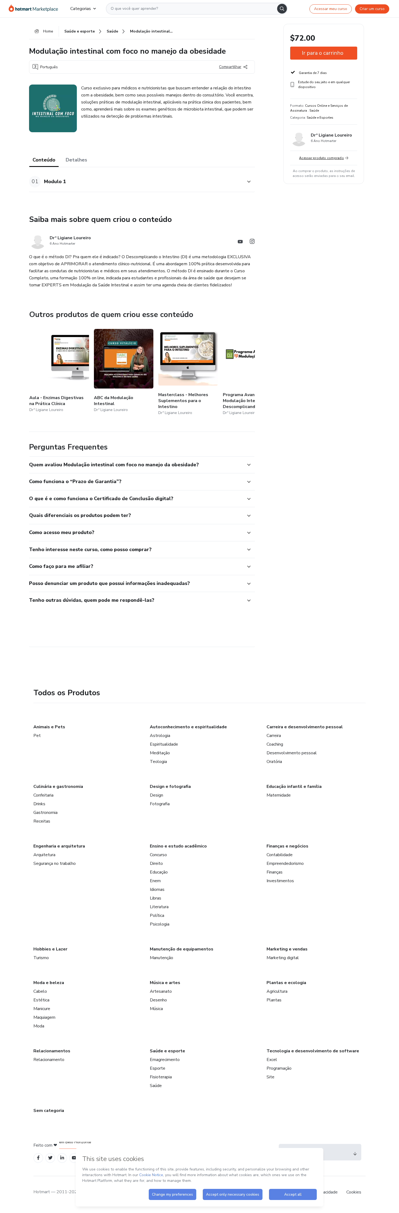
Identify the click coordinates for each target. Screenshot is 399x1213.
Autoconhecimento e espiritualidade (188, 727)
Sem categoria (48, 1111)
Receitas (41, 821)
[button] (136, 182)
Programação (279, 1068)
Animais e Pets (49, 727)
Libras (155, 898)
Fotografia (160, 804)
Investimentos (280, 881)
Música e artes (165, 983)
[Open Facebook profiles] (38, 1158)
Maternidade (279, 795)
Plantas (274, 1000)
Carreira (274, 736)
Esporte (157, 1068)
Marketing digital (283, 958)
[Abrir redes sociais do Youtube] (240, 242)
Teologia (158, 762)
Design (156, 795)
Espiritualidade (164, 744)
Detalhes (76, 160)
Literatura (159, 907)
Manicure (41, 1009)
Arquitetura (44, 855)
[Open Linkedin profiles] (62, 1158)
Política (157, 915)
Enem (155, 881)
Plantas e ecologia (286, 983)
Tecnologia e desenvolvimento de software (313, 1051)
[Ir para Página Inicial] (35, 8)
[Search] (282, 9)
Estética (41, 1000)
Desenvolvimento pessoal (292, 753)
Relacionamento (48, 1060)
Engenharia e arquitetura (59, 846)
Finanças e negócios (287, 846)
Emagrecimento (165, 1060)
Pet (37, 736)
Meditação (160, 753)
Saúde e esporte (167, 1051)
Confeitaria (43, 795)
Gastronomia (45, 813)
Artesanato (161, 991)
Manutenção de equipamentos (181, 949)
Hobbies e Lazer (50, 949)
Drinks (39, 804)
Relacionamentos (51, 1051)
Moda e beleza (48, 983)
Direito (156, 863)
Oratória (274, 762)
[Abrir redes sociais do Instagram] (252, 242)
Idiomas (157, 889)
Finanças (275, 872)
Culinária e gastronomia (58, 787)
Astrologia (160, 736)
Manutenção (161, 958)
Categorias (80, 9)
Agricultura (277, 991)
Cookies (353, 1192)
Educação (159, 872)
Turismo (41, 958)
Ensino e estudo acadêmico (178, 846)
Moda (38, 1026)
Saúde (156, 1086)
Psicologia (159, 924)
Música (156, 1009)
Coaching (275, 744)
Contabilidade (280, 855)
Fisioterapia (161, 1077)
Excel (272, 1060)
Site (270, 1077)
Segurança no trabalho (54, 863)
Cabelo (40, 991)
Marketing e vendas (287, 949)
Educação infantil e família (294, 787)
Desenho (158, 1000)
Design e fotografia (170, 787)
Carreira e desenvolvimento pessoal (305, 727)
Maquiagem (44, 1017)
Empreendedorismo (285, 863)
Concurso (158, 855)
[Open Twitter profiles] (50, 1158)
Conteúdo (44, 160)
